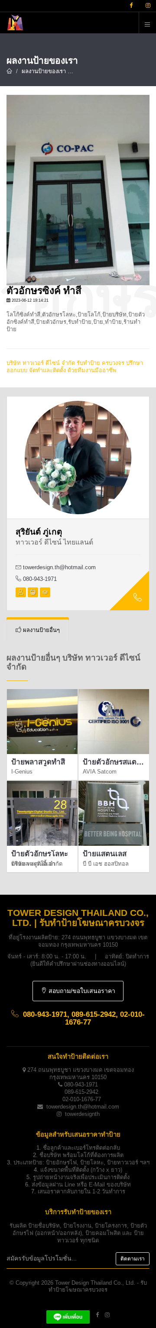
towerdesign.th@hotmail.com (59, 567)
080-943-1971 (39, 579)
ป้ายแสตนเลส (105, 854)
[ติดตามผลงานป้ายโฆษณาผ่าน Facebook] (131, 6)
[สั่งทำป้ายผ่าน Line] (68, 1315)
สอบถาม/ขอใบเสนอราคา (81, 990)
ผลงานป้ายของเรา (44, 71)
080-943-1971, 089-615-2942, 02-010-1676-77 (84, 1018)
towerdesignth (82, 1114)
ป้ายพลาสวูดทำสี (38, 762)
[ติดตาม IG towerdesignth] (148, 6)
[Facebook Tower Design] (97, 1315)
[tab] (37, 630)
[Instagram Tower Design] (107, 1315)
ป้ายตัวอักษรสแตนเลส (118, 762)
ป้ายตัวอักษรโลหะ (39, 854)
